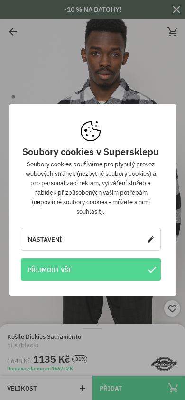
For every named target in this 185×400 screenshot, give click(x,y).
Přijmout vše (50, 269)
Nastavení (45, 239)
